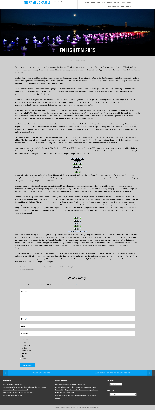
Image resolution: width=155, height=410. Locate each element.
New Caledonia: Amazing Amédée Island (15, 390)
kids (123, 2)
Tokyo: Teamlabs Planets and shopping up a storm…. (81, 390)
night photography (54, 267)
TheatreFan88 (59, 384)
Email (24, 326)
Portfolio (101, 2)
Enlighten (45, 267)
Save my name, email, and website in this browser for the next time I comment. (27, 349)
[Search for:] (65, 2)
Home (87, 2)
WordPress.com (94, 407)
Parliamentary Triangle (66, 267)
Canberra (39, 267)
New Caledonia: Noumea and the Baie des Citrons (18, 392)
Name (24, 319)
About (93, 2)
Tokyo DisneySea (68, 392)
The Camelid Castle (37, 2)
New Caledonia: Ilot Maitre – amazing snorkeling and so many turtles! (24, 387)
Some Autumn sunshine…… (42, 373)
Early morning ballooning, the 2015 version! (112, 373)
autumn (33, 267)
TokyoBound (59, 387)
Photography (113, 6)
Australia (28, 267)
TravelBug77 (59, 390)
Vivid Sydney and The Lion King (12, 384)
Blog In (83, 60)
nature (129, 6)
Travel (109, 2)
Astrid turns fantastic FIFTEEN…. (13, 395)
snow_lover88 (59, 395)
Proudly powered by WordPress (65, 407)
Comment (25, 292)
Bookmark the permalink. (27, 270)
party (129, 2)
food (122, 6)
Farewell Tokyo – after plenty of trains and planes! (80, 387)
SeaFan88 (58, 392)
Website (24, 334)
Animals (117, 2)
